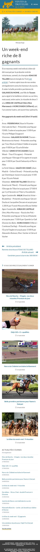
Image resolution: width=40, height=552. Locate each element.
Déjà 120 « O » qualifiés (20, 332)
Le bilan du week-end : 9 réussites (20, 439)
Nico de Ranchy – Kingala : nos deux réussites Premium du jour (20, 297)
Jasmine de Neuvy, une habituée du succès (16, 501)
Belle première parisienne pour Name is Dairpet (20, 402)
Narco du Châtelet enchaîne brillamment (20, 366)
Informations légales (13, 550)
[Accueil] (2, 11)
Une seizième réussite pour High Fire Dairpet (17, 523)
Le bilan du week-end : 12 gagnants (14, 516)
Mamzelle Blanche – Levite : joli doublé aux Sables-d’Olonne (19, 509)
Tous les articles (6, 528)
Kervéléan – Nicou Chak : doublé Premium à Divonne (17, 493)
